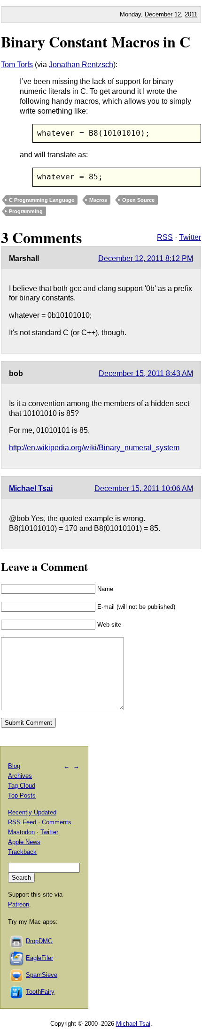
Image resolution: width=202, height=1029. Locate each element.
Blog (14, 765)
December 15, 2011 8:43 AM (146, 373)
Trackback (22, 851)
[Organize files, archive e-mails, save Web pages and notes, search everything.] (17, 957)
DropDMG (39, 941)
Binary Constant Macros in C (95, 42)
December (158, 14)
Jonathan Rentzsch (81, 65)
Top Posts (22, 795)
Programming (26, 211)
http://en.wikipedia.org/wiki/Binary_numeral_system (94, 448)
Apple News (24, 841)
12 (177, 14)
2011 (191, 14)
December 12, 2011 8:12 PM (145, 258)
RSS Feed (22, 822)
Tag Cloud (21, 785)
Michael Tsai (31, 488)
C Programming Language (41, 200)
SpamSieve (41, 974)
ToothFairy (40, 991)
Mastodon (21, 832)
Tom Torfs (17, 65)
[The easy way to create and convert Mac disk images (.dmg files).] (17, 941)
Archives (20, 775)
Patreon (18, 904)
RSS (165, 237)
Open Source (138, 200)
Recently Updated (32, 812)
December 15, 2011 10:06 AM (143, 488)
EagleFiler (39, 957)
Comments (56, 822)
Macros (98, 200)
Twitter (190, 237)
